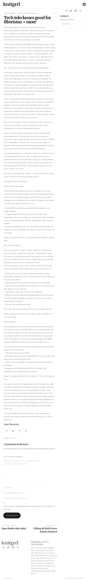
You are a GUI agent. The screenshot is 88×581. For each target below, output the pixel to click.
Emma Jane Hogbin (11, 27)
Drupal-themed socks (33, 37)
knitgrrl (11, 4)
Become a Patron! (67, 20)
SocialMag (73, 578)
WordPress (81, 578)
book (20, 34)
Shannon (34, 13)
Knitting (12, 13)
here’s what (49, 44)
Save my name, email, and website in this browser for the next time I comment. (29, 507)
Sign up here (11, 317)
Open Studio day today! (14, 528)
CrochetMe (40, 309)
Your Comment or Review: (13, 456)
